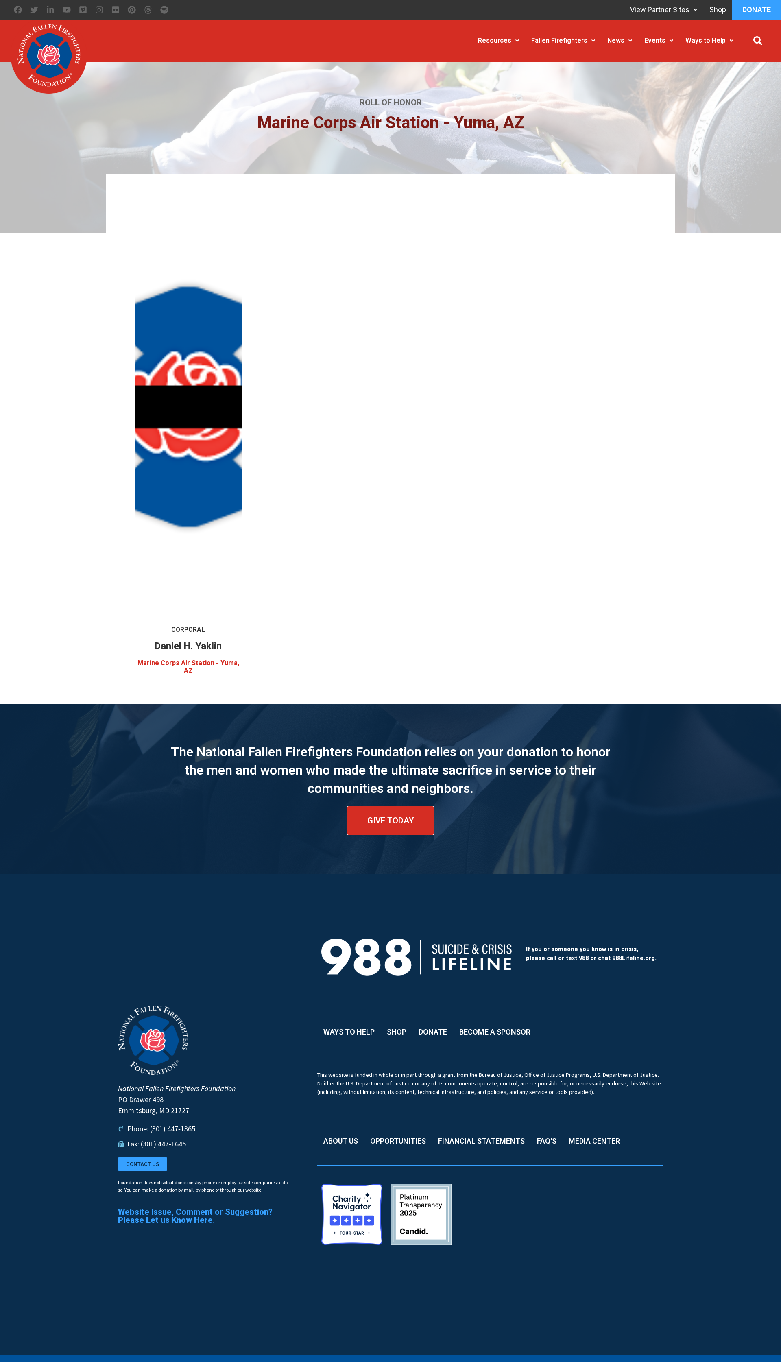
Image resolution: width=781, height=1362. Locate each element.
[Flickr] (115, 10)
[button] (758, 41)
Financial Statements (481, 1141)
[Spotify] (164, 10)
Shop (717, 9)
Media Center (594, 1141)
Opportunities (398, 1141)
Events (654, 40)
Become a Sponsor (494, 1032)
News (615, 40)
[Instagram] (99, 10)
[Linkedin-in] (50, 10)
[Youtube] (67, 10)
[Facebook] (18, 10)
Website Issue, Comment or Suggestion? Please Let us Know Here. (195, 1216)
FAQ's (546, 1141)
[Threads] (148, 10)
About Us (340, 1141)
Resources (494, 40)
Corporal (188, 629)
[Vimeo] (83, 10)
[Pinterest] (132, 10)
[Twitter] (34, 10)
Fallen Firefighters (559, 40)
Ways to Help (705, 40)
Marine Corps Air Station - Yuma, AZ (188, 666)
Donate (756, 9)
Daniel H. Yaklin (188, 646)
